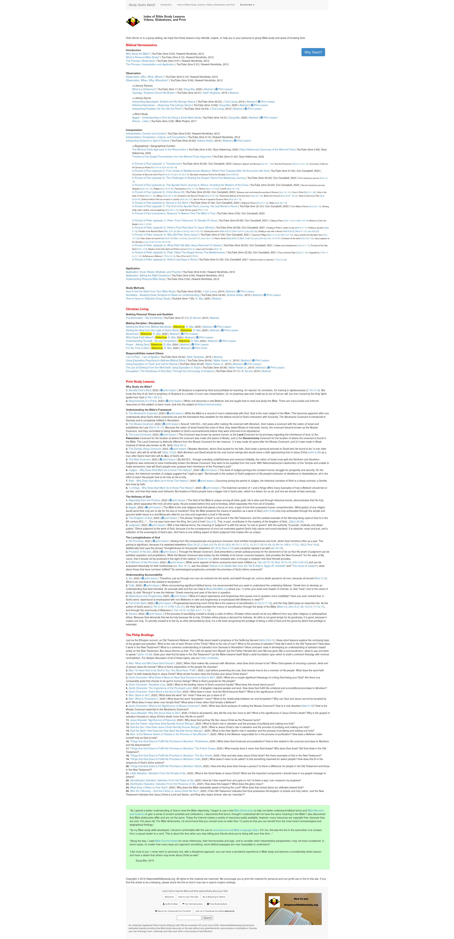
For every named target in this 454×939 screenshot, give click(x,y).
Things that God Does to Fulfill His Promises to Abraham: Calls (165, 759)
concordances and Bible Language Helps (235, 830)
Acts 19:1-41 (284, 192)
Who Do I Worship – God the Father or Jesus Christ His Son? (164, 791)
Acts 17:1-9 (192, 188)
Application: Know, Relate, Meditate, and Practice (153, 272)
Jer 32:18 (276, 548)
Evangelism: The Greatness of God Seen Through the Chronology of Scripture (170, 371)
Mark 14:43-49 (180, 238)
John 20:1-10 (307, 238)
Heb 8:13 (307, 705)
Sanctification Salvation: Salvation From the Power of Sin (162, 780)
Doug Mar (189, 89)
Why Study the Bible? (138, 53)
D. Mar (199, 298)
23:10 (294, 195)
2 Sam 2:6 (207, 544)
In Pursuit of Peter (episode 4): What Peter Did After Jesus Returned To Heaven (177, 245)
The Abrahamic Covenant (143, 413)
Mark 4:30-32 (183, 231)
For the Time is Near (137, 348)
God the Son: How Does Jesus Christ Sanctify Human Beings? (165, 727)
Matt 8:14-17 (300, 227)
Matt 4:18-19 (302, 220)
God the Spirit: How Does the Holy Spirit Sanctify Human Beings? (166, 730)
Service (133, 613)
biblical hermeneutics (209, 404)
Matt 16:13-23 (274, 234)
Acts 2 (191, 248)
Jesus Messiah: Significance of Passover (153, 720)
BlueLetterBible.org (217, 589)
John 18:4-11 (206, 238)
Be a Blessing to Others (214, 896)
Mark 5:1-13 (300, 231)
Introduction (166, 4)
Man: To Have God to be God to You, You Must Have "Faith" (162, 670)
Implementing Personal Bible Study (145, 279)
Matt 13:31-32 (170, 231)
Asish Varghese (211, 92)
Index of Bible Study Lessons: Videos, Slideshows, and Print (206, 4)
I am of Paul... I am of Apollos (142, 357)
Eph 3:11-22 (310, 192)
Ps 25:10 (219, 544)
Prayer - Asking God (137, 344)
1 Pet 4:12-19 (169, 256)
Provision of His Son (140, 551)
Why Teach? (313, 52)
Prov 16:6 (312, 544)
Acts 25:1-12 (235, 199)
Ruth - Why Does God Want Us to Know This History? (159, 480)
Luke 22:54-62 (260, 238)
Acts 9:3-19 (156, 167)
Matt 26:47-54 (167, 238)
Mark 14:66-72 (246, 238)
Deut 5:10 (227, 548)
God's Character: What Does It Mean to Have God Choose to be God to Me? (172, 677)
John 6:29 (269, 511)
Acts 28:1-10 (280, 202)
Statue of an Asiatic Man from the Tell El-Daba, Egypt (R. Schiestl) (247, 566)
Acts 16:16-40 (167, 188)
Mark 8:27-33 (286, 234)
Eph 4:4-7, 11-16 (200, 610)
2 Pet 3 (194, 256)
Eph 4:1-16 (150, 195)
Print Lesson (225, 89)
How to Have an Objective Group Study (148, 298)
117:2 (295, 544)
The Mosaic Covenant (141, 424)
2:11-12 (137, 256)
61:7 (256, 544)
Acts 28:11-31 (172, 209)
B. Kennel (195, 318)
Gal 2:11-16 (302, 252)
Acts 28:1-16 (314, 206)
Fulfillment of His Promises (144, 562)
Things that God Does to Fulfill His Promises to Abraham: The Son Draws (171, 755)
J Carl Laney (230, 101)
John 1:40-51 (290, 220)
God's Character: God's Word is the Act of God (155, 691)
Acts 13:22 (169, 452)
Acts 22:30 (285, 195)
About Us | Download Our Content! (174, 910)
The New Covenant (139, 459)
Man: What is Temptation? (143, 698)
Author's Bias (171, 903)
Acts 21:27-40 (211, 195)
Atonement (132, 333)
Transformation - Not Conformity (144, 318)
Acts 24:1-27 (186, 199)
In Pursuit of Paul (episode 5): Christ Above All (158, 192)
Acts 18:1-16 (233, 188)
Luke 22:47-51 (194, 238)
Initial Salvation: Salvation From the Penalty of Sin (158, 773)
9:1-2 (305, 163)
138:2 (303, 544)
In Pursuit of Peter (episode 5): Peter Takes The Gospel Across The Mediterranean (178, 252)
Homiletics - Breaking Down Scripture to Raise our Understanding (162, 295)
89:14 (279, 544)
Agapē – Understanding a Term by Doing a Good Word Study (166, 117)
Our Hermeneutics (193, 903)
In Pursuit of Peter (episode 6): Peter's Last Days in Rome (164, 259)
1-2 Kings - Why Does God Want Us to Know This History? (161, 487)
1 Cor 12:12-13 (180, 610)
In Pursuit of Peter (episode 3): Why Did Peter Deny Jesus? (165, 234)
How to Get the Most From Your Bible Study (150, 291)
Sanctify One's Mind (140, 390)
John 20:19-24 (163, 241)
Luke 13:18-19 (196, 231)
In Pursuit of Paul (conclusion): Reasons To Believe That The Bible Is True (173, 213)
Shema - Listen (140, 121)
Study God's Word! (142, 4)
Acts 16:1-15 (146, 188)
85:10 (264, 544)
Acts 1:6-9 (142, 248)
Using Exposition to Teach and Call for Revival (152, 364)
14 (133, 181)
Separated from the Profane (144, 500)
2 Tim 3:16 (313, 390)
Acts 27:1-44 (262, 202)
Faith (131, 585)
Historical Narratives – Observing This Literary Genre (162, 105)
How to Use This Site (188, 896)
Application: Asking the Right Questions (148, 275)
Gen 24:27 (194, 544)
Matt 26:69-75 (233, 238)
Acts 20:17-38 (170, 195)
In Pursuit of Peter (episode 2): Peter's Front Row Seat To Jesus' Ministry (173, 227)
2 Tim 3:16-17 (159, 606)
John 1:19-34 (145, 224)
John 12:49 (145, 654)
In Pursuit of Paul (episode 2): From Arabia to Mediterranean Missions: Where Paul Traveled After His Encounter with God (200, 170)
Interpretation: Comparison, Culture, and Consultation (156, 137)
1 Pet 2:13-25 (280, 259)
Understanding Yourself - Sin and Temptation (151, 341)
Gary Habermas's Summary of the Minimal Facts (267, 149)
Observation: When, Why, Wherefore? (147, 80)
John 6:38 (314, 452)
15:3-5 (308, 606)
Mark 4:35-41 (238, 231)
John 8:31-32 (295, 606)
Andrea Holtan (205, 140)
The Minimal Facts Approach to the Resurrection (159, 149)
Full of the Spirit (137, 603)
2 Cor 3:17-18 (263, 603)
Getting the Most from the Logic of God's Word (152, 330)
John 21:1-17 (303, 245)
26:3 (228, 544)
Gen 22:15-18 (265, 562)
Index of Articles (209, 658)
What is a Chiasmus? (144, 89)
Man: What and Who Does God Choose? (152, 663)
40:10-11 (237, 544)
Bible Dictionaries (243, 810)
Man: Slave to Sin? (139, 695)
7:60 (271, 163)
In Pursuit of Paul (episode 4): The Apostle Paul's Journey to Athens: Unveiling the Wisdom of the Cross (190, 185)
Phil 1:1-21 (202, 209)
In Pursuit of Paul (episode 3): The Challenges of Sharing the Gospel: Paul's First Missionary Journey (188, 178)
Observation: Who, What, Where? (145, 76)
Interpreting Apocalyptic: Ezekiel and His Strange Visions (163, 101)
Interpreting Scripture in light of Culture (147, 140)
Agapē (132, 507)
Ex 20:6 (216, 548)
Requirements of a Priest (143, 401)
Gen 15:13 (184, 566)
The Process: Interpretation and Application (150, 64)
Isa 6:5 (211, 521)
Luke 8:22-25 (250, 231)
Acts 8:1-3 (297, 163)
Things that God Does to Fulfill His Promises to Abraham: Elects (166, 766)
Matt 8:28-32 (289, 231)
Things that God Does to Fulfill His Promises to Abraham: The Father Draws (172, 748)
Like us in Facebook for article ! (215, 911)
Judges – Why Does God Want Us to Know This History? (160, 470)
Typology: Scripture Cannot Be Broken (153, 92)
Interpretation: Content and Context (146, 133)
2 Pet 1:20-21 (153, 397)
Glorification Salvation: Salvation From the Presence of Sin (163, 784)
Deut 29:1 (179, 445)
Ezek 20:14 (204, 558)
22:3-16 (165, 167)
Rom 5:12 (320, 578)
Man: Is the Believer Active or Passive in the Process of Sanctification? (169, 734)
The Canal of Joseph (304, 566)
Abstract (208, 89)
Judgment (134, 525)
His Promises (136, 541)
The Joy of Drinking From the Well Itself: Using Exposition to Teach (163, 367)
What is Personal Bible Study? (143, 57)
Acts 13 (323, 178)
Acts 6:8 (263, 163)
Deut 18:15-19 (283, 562)
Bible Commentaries (166, 840)
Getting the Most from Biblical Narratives (148, 326)
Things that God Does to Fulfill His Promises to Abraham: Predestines (169, 741)
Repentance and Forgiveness (145, 596)
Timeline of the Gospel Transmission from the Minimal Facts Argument (171, 156)
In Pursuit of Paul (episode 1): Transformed (156, 163)
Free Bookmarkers (218, 903)
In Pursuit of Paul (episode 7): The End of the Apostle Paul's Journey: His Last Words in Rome (185, 206)
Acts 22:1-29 (256, 195)
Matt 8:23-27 (226, 231)
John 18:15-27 (273, 238)
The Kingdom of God (140, 518)
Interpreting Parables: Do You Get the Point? (157, 108)
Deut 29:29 (296, 521)
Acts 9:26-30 (232, 174)
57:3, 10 (248, 544)
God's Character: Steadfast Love (147, 684)
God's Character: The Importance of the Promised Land (160, 688)
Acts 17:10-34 (212, 188)
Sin (130, 578)
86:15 (271, 544)
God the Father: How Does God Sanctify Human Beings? (162, 723)
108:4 (287, 544)
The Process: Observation (140, 60)
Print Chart (201, 348)
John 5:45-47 (299, 562)
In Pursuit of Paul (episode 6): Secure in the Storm (160, 202)
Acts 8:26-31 (267, 640)
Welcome (169, 896)
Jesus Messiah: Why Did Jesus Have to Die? (155, 713)
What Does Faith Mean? (139, 337)
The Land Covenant (140, 434)
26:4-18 (173, 167)
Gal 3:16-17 (156, 427)
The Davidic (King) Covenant (145, 448)
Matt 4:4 (282, 606)
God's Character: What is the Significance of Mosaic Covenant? (164, 705)
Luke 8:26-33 (312, 231)
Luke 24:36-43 (150, 241)
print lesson (169, 390)
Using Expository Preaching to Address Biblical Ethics (156, 360)
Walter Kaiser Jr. (222, 360)
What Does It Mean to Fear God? (149, 787)
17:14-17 (318, 606)
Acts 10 (218, 248)
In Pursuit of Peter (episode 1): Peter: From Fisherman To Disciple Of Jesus (174, 220)
